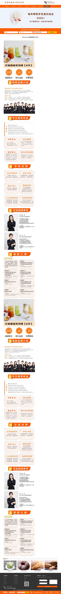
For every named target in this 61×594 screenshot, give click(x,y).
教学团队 (33, 6)
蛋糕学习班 (10, 570)
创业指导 (27, 6)
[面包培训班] (51, 569)
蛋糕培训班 (5, 580)
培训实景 (25, 577)
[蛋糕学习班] (10, 569)
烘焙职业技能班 (16, 580)
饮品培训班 (5, 583)
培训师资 (25, 578)
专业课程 (13, 6)
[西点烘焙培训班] (23, 569)
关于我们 (53, 6)
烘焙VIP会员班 (16, 583)
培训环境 (40, 6)
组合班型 (20, 6)
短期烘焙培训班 (37, 570)
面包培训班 (51, 570)
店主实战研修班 (16, 577)
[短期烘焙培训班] (37, 569)
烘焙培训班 (5, 577)
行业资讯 (46, 6)
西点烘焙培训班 (24, 570)
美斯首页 (7, 6)
